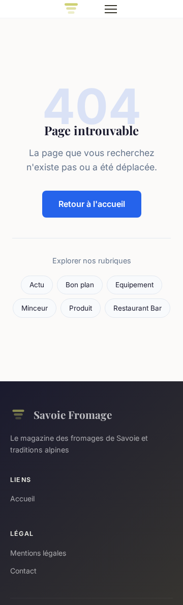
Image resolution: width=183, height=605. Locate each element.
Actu (36, 285)
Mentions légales (38, 553)
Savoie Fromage (73, 414)
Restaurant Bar (137, 308)
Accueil (22, 498)
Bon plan (80, 285)
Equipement (134, 285)
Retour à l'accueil (91, 204)
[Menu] (111, 9)
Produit (80, 308)
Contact (23, 570)
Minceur (34, 308)
